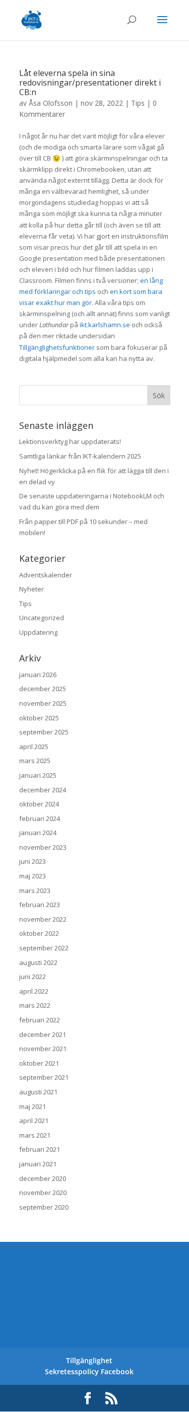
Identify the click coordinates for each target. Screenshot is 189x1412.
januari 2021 (37, 1163)
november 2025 (43, 703)
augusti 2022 (38, 962)
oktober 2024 (39, 803)
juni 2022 (32, 976)
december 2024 (42, 789)
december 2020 (42, 1178)
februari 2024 (39, 818)
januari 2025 (37, 775)
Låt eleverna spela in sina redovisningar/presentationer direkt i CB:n (90, 82)
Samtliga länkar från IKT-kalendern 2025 (80, 456)
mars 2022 (34, 1005)
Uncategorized (41, 617)
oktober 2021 (39, 1063)
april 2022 (33, 991)
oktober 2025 (39, 717)
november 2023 (43, 847)
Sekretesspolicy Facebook (89, 1371)
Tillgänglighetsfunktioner (57, 347)
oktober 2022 (39, 933)
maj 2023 (32, 875)
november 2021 (43, 1048)
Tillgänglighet (89, 1360)
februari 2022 (39, 1019)
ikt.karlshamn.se (105, 324)
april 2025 (33, 746)
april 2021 (33, 1120)
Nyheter (31, 588)
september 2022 (44, 947)
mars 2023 (34, 890)
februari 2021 (39, 1149)
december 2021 (42, 1034)
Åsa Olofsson (51, 103)
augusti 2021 (38, 1091)
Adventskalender (45, 574)
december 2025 (42, 688)
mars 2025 (34, 760)
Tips (138, 103)
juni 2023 (32, 861)
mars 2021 (34, 1135)
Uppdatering (38, 632)
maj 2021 (32, 1106)
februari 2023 (39, 904)
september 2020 (44, 1207)
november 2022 (43, 919)
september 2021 (44, 1077)
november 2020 (43, 1192)
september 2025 (44, 731)
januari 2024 (37, 832)
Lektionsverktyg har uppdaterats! (70, 441)
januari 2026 (37, 674)
